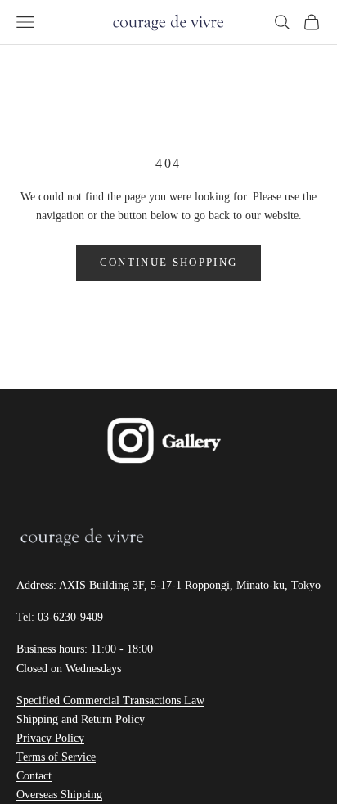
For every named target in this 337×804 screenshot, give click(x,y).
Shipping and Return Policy (80, 719)
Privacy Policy (50, 738)
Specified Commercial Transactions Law (110, 700)
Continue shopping (169, 262)
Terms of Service (56, 757)
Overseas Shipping (59, 794)
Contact (34, 776)
